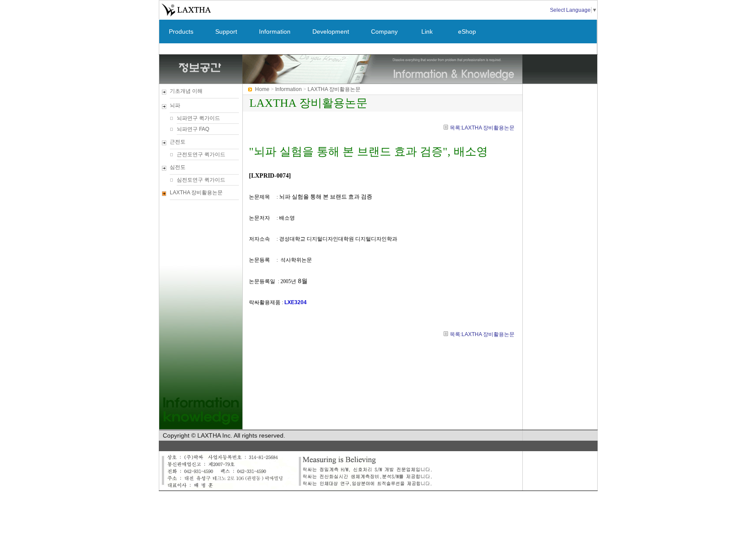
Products (181, 31)
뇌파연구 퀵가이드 (198, 118)
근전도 (178, 142)
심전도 (178, 167)
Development (331, 31)
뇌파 (175, 105)
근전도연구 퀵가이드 (201, 154)
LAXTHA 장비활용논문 (196, 192)
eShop (467, 31)
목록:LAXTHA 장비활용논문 (482, 128)
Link (427, 31)
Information (275, 31)
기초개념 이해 (186, 91)
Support (226, 31)
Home (262, 89)
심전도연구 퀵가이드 (201, 180)
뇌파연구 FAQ (193, 129)
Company (384, 31)
